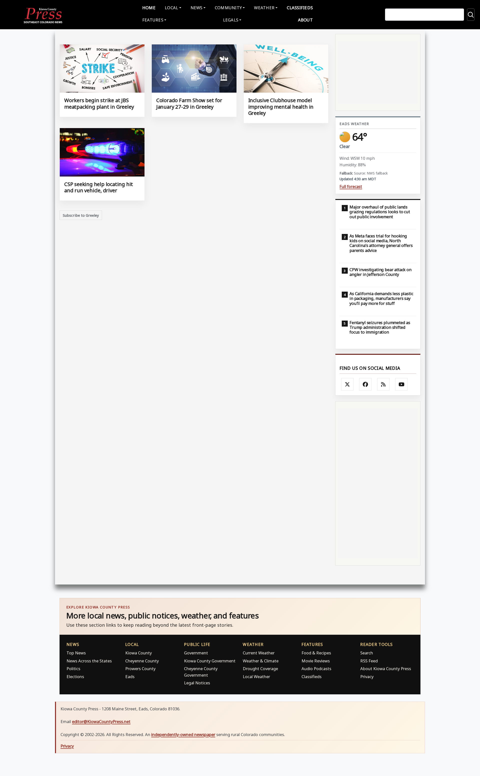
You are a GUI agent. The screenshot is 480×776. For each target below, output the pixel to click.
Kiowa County (138, 653)
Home (149, 7)
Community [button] (228, 7)
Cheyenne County (142, 661)
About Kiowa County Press (385, 668)
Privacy (367, 676)
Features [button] (152, 20)
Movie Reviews (316, 661)
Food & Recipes (316, 653)
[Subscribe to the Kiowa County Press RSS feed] (383, 384)
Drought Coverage (260, 668)
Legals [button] (230, 20)
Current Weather (258, 653)
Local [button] (171, 7)
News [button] (196, 7)
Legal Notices (197, 683)
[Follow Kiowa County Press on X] (347, 384)
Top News (76, 653)
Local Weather (256, 676)
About (305, 20)
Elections (75, 676)
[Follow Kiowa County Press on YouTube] (401, 384)
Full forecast (351, 186)
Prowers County (140, 668)
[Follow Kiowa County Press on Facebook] (365, 384)
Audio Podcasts (316, 668)
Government (196, 653)
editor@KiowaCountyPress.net (101, 721)
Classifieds (300, 7)
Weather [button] (264, 7)
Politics (73, 668)
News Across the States (89, 661)
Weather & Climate (260, 661)
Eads (129, 676)
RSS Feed (369, 661)
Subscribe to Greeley (81, 215)
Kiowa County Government (210, 661)
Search (366, 653)
